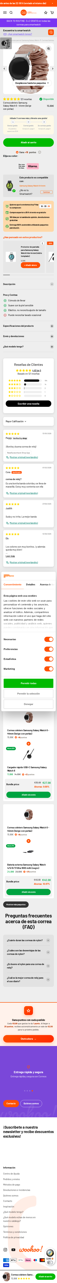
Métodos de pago (11, 1184)
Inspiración (8, 1206)
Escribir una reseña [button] (28, 403)
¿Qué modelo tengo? (13, 1212)
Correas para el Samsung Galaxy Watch (25, 40)
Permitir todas (28, 683)
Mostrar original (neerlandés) (24, 457)
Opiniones (8, 1226)
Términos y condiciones (15, 1232)
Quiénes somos (31, 1103)
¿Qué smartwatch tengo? (20, 34)
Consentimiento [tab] (12, 584)
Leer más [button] (10, 556)
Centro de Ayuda (11, 1173)
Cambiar (46, 192)
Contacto (11, 1103)
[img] (12, 433)
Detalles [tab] (30, 584)
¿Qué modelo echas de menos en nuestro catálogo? (19, 1219)
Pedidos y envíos (11, 1179)
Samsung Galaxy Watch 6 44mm (32, 186)
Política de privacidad (13, 1237)
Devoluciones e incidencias (16, 1190)
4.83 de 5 (36, 370)
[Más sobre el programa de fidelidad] (39, 152)
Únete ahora (27, 1038)
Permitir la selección (28, 693)
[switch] (48, 649)
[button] (12, 99)
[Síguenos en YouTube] (13, 1250)
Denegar (28, 704)
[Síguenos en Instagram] (5, 1250)
